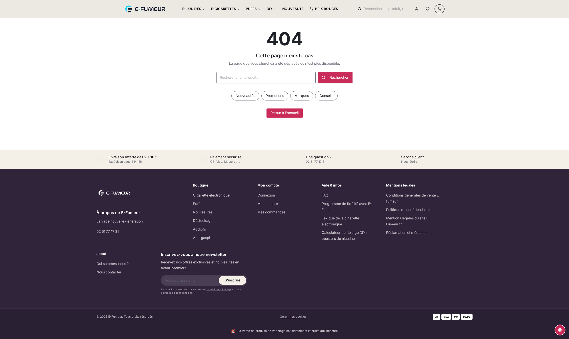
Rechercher (339, 77)
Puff (196, 204)
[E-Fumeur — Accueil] (145, 9)
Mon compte (267, 204)
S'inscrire (232, 280)
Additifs (199, 229)
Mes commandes (271, 212)
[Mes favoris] (428, 9)
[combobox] (383, 9)
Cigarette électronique (211, 195)
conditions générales (219, 289)
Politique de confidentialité (408, 210)
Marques (302, 96)
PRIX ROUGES (326, 9)
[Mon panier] (440, 8)
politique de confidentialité (176, 292)
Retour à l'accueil (284, 113)
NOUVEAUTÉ (293, 9)
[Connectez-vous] (417, 9)
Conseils (326, 96)
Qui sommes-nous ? (112, 264)
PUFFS (251, 9)
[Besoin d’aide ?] (560, 330)
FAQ (325, 195)
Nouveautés (245, 96)
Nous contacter (108, 272)
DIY (269, 9)
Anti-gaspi (201, 238)
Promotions (275, 96)
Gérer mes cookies (293, 316)
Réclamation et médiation (406, 233)
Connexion (266, 195)
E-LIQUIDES (191, 9)
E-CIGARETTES (223, 9)
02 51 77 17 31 (107, 231)
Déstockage (202, 221)
